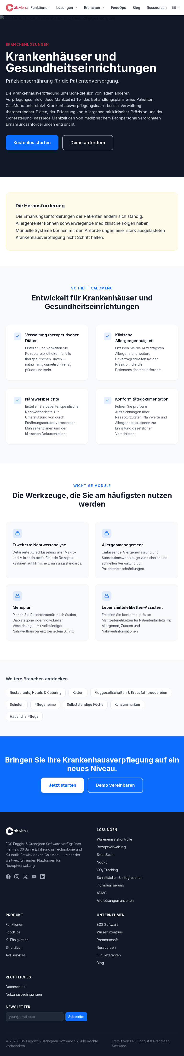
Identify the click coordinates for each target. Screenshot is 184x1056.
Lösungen (64, 8)
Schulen (16, 704)
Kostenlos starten (32, 142)
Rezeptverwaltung (111, 847)
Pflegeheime (45, 704)
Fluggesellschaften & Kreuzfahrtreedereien (130, 692)
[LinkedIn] (42, 876)
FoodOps (118, 8)
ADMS (101, 893)
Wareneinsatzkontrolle (114, 839)
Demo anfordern (87, 142)
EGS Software (108, 924)
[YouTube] (34, 876)
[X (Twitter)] (25, 876)
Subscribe (76, 1017)
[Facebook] (8, 876)
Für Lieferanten (109, 955)
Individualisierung (110, 885)
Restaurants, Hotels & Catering (36, 692)
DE (174, 7)
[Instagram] (16, 876)
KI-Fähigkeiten (17, 940)
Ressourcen (157, 8)
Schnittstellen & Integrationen (120, 877)
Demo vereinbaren (115, 785)
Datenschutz (15, 987)
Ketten (78, 692)
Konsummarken (127, 704)
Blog (136, 8)
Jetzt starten (62, 785)
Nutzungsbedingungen (24, 994)
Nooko (102, 862)
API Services (16, 955)
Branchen (92, 8)
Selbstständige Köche (85, 704)
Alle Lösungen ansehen (115, 900)
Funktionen (40, 8)
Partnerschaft (107, 940)
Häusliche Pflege (24, 716)
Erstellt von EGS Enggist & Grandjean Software (140, 1043)
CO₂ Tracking (107, 870)
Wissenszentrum (110, 932)
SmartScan (105, 855)
